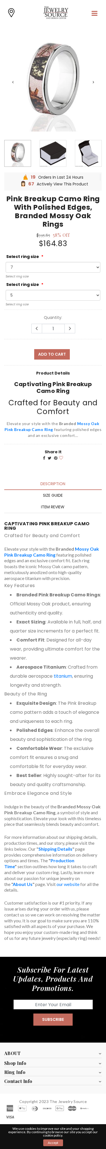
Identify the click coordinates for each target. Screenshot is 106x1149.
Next (93, 82)
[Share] (44, 458)
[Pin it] (55, 458)
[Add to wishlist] (60, 457)
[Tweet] (49, 458)
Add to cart (52, 354)
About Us (23, 884)
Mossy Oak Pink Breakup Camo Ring (51, 551)
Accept (53, 1143)
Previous (13, 82)
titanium (63, 676)
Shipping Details (55, 849)
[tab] (52, 483)
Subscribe (53, 1019)
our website (68, 884)
